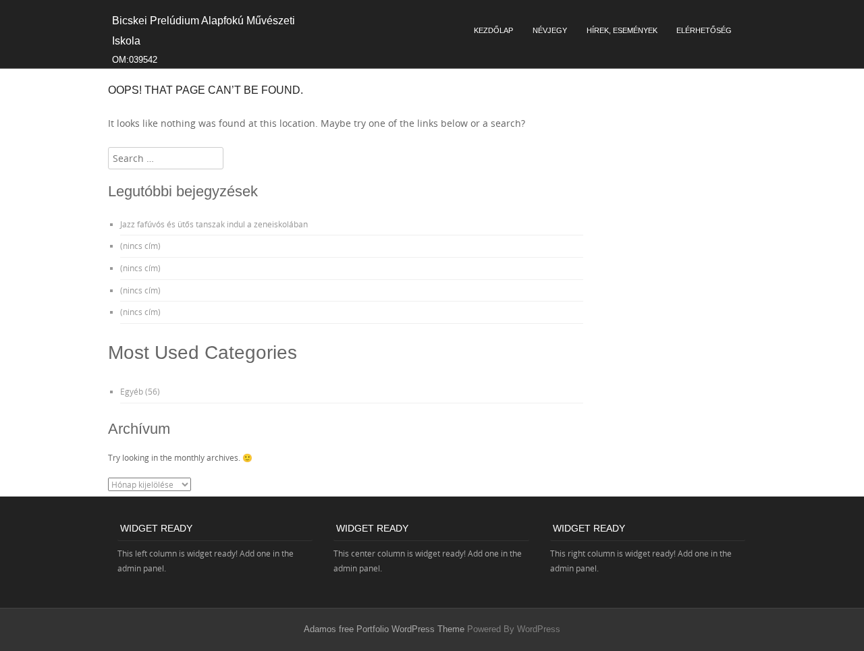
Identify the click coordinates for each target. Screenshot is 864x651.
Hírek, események (622, 30)
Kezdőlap (493, 30)
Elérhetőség (704, 30)
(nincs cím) (140, 245)
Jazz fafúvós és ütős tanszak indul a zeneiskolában (214, 224)
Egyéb (131, 391)
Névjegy (550, 30)
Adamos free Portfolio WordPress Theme (384, 629)
